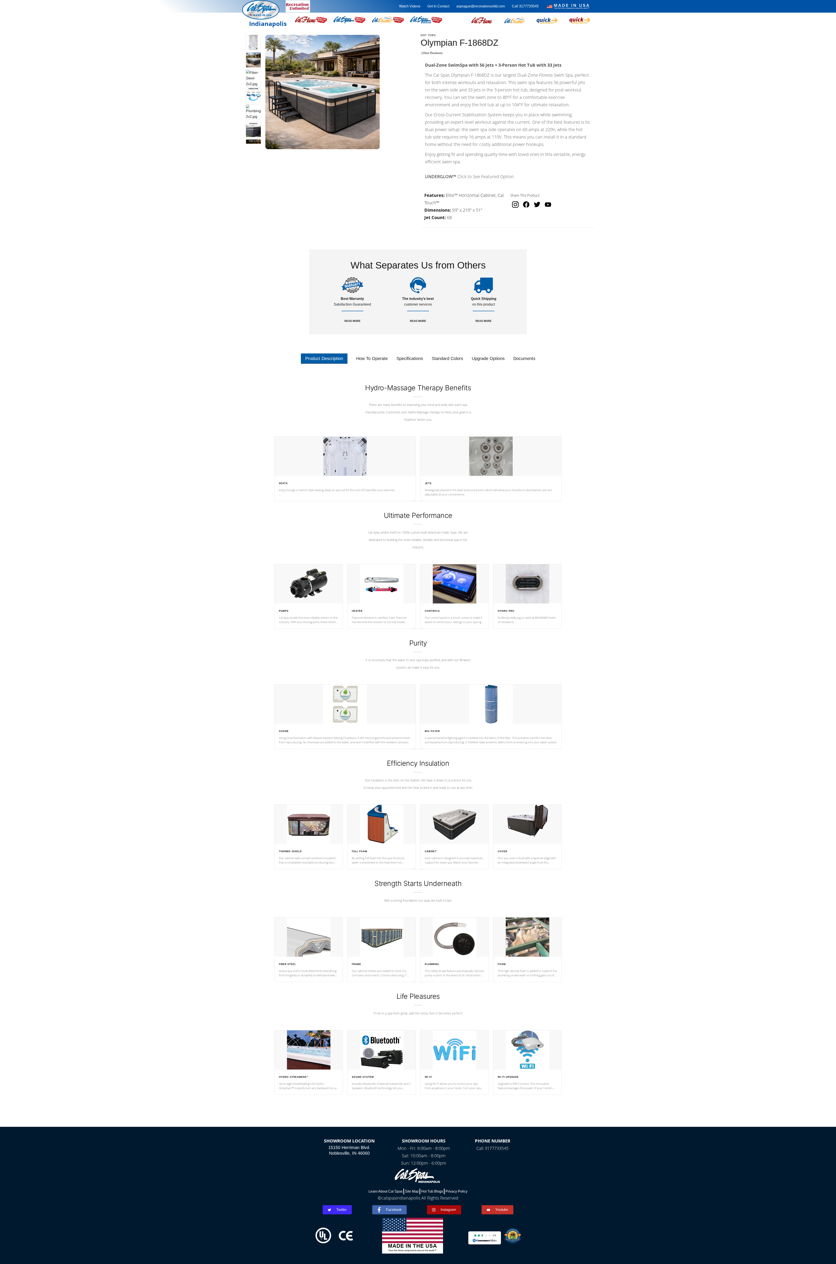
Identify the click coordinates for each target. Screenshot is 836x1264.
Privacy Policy (456, 1191)
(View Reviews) (432, 53)
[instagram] (515, 204)
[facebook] (526, 204)
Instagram (448, 1210)
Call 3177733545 (525, 6)
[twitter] (537, 204)
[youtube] (548, 204)
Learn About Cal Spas (386, 1191)
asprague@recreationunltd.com (480, 6)
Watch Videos (409, 6)
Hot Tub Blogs (432, 1191)
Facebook (393, 1210)
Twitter (341, 1210)
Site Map (412, 1191)
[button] (482, 19)
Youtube (501, 1210)
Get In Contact (438, 6)
